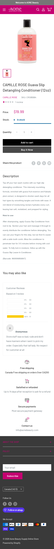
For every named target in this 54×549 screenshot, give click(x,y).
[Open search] (37, 9)
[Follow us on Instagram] (15, 504)
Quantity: (7, 132)
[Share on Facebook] (33, 163)
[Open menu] (4, 10)
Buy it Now (27, 149)
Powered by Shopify (11, 543)
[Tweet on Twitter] (44, 163)
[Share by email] (49, 163)
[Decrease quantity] (17, 132)
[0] (49, 9)
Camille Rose (10, 97)
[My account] (43, 9)
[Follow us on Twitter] (10, 504)
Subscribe (12, 475)
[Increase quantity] (31, 132)
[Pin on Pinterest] (39, 163)
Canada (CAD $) (10, 489)
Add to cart (27, 142)
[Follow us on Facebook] (5, 504)
